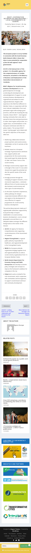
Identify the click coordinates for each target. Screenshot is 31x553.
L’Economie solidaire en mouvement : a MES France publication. (13, 427)
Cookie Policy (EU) (19, 538)
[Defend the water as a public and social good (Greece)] (15, 349)
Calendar (7, 536)
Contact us (10, 538)
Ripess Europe (15, 24)
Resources (14, 536)
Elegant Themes (15, 529)
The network (12, 533)
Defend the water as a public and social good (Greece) (15, 359)
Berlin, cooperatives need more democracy (15, 380)
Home (5, 533)
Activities (19, 533)
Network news (16, 26)
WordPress (15, 531)
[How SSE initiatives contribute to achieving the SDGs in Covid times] (15, 392)
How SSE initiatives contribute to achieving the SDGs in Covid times (14, 401)
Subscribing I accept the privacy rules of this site (16, 550)
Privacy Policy (21, 536)
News (24, 533)
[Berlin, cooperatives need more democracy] (15, 371)
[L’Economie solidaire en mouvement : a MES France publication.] (15, 415)
